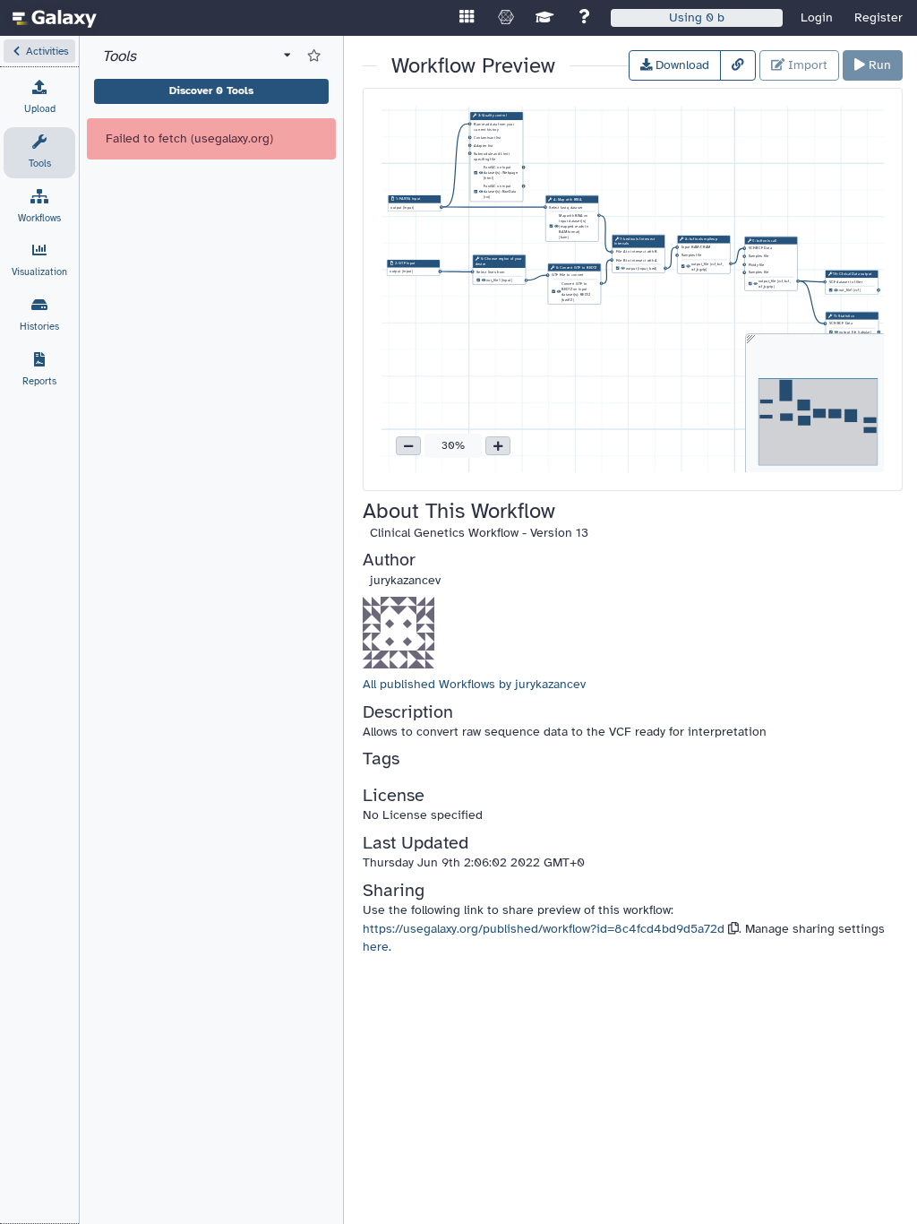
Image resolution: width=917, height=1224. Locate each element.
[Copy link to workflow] (738, 65)
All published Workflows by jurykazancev (474, 684)
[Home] (54, 18)
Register (878, 17)
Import (805, 65)
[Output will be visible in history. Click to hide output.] (481, 173)
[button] (39, 51)
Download (680, 65)
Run (878, 65)
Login (817, 17)
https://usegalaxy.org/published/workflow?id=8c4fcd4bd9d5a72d (543, 928)
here (376, 946)
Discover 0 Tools (211, 90)
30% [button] (453, 445)
